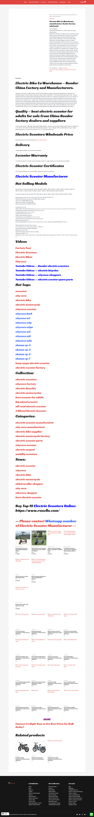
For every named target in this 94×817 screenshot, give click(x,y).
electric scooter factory (30, 367)
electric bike (23, 300)
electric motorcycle (27, 304)
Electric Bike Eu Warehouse (58, 69)
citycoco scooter (25, 309)
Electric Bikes (23, 257)
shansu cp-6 (23, 354)
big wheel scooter (26, 402)
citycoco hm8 (23, 313)
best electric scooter (28, 497)
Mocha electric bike (53, 796)
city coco (21, 295)
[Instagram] (82, 814)
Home (25, 2)
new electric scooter (53, 793)
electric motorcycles (28, 393)
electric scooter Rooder (34, 793)
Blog (69, 2)
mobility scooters (26, 454)
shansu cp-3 (23, 349)
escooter (21, 291)
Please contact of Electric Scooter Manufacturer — (45, 523)
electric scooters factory (40, 140)
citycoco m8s (23, 340)
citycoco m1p (23, 322)
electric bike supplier (28, 431)
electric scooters (26, 379)
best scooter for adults (29, 397)
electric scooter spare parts (75, 799)
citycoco (20, 470)
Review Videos (52, 791)
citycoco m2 (23, 331)
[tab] (18, 78)
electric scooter (25, 465)
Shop (30, 788)
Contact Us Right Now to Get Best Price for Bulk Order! (44, 725)
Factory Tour (23, 248)
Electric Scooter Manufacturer (41, 176)
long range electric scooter (32, 363)
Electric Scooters (34, 2)
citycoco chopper (26, 493)
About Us (31, 790)
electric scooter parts (29, 440)
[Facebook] (77, 814)
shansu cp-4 (23, 345)
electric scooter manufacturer (34, 422)
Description (18, 78)
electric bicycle (32, 796)
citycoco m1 (22, 318)
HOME (47, 719)
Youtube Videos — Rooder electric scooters (42, 266)
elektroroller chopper (29, 484)
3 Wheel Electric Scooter (30, 411)
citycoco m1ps (24, 327)
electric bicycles (25, 388)
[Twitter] (79, 814)
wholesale (63, 2)
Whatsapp (71, 788)
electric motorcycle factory (32, 436)
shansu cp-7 (22, 358)
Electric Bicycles (53, 2)
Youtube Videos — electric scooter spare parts (44, 279)
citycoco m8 (23, 336)
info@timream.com (73, 790)
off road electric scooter (30, 406)
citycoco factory (25, 384)
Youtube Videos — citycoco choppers (38, 275)
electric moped (24, 449)
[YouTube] (84, 814)
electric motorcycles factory (75, 798)
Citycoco (43, 2)
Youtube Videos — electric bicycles (36, 270)
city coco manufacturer (30, 427)
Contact (30, 791)
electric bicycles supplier (74, 796)
